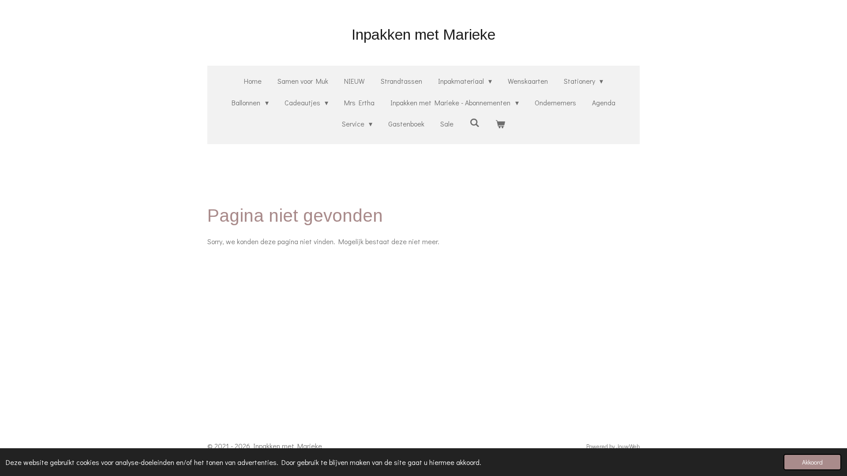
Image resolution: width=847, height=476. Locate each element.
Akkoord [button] (812, 462)
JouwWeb (628, 446)
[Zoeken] (474, 122)
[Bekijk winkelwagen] (500, 124)
